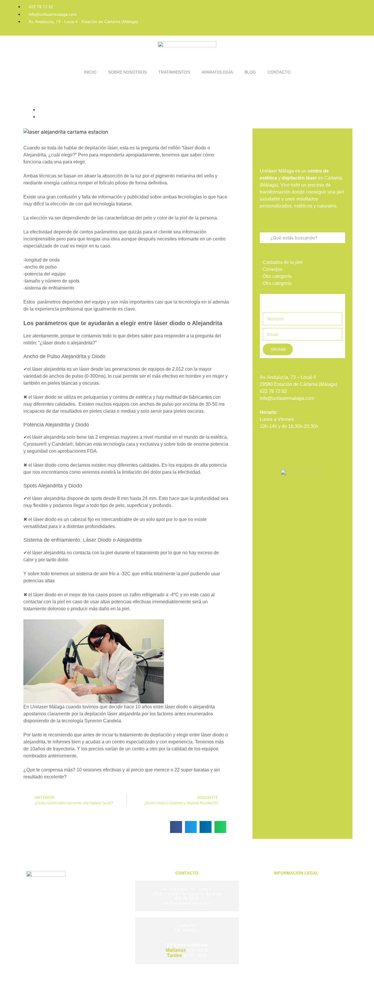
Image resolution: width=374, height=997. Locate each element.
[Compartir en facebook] (176, 827)
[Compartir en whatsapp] (220, 827)
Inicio (90, 72)
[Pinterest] (343, 10)
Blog (250, 72)
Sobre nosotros (127, 72)
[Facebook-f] (304, 10)
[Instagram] (323, 10)
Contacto (279, 72)
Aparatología (217, 72)
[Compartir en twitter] (191, 827)
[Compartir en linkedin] (206, 827)
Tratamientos (174, 72)
